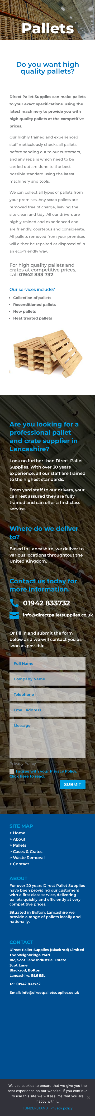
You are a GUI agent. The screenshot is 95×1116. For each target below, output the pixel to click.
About (19, 839)
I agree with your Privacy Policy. (43, 774)
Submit (72, 784)
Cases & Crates (27, 851)
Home (19, 832)
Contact (21, 863)
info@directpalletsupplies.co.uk (50, 992)
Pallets (19, 845)
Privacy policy (61, 1108)
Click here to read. (27, 776)
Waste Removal (28, 857)
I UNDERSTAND (35, 1108)
